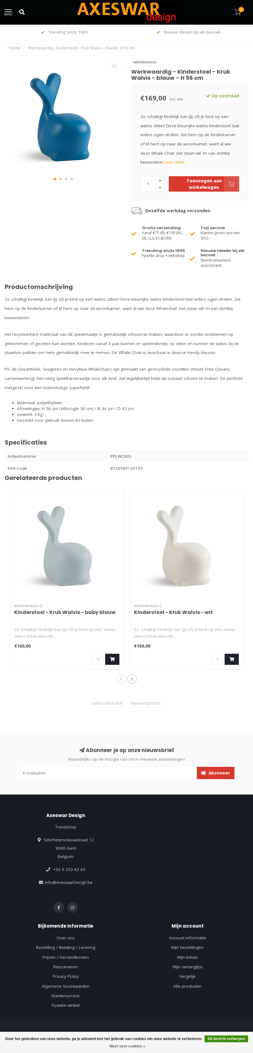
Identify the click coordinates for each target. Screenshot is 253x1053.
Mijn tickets (187, 957)
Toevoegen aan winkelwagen (204, 183)
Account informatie (187, 938)
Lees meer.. (175, 162)
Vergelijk (187, 976)
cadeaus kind (107, 703)
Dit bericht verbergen (226, 1039)
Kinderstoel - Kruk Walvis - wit (173, 612)
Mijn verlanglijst (187, 967)
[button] (55, 179)
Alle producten (187, 986)
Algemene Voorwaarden (65, 986)
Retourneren (65, 967)
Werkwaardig (145, 62)
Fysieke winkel (66, 1005)
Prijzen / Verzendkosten (66, 957)
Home (14, 48)
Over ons (65, 938)
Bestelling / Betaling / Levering (65, 947)
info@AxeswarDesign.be (69, 882)
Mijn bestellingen (187, 947)
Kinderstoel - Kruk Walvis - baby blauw (65, 612)
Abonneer (218, 773)
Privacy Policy (66, 976)
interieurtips (145, 703)
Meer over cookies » (127, 1046)
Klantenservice (66, 995)
